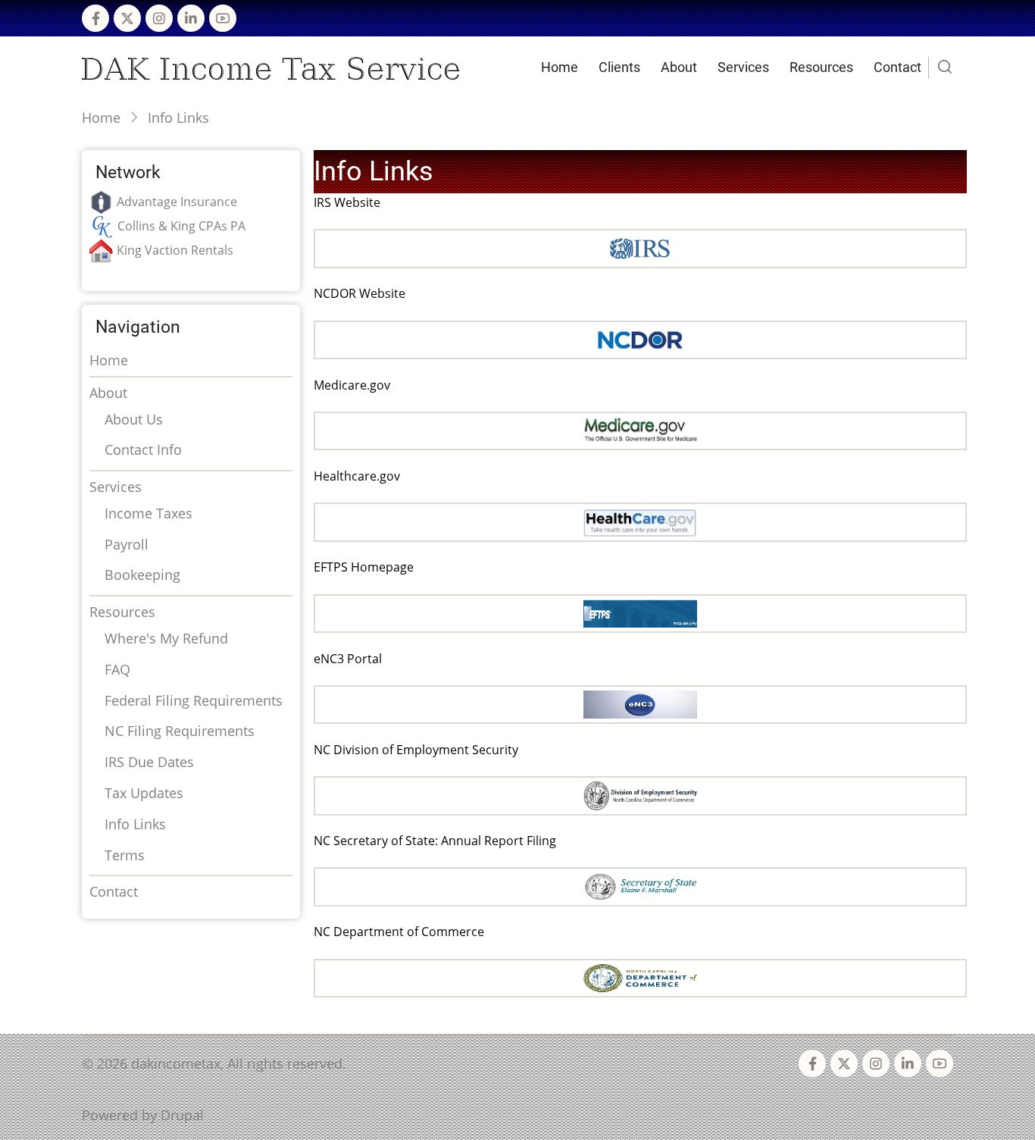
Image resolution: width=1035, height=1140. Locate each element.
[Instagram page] (159, 18)
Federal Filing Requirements (194, 700)
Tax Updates (144, 793)
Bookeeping (142, 574)
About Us (134, 419)
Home (559, 67)
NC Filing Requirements (180, 731)
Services (743, 67)
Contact (897, 67)
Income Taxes (148, 513)
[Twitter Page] (127, 18)
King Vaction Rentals (175, 250)
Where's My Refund (166, 638)
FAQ (117, 669)
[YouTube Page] (222, 18)
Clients (619, 67)
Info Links (135, 824)
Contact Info (143, 449)
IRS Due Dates (149, 762)
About (679, 67)
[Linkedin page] (191, 18)
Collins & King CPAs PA (181, 226)
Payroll (127, 544)
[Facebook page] (95, 18)
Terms (125, 855)
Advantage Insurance (177, 201)
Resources (821, 67)
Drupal (182, 1115)
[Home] (271, 67)
